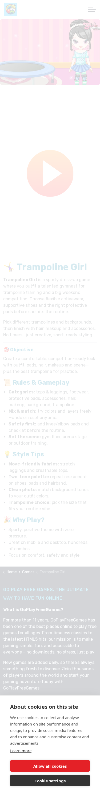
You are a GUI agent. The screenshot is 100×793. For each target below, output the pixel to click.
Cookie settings (50, 780)
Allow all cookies (50, 766)
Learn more (20, 750)
